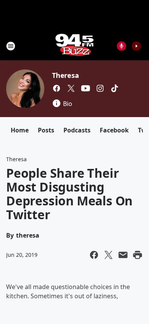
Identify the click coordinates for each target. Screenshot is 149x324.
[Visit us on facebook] (56, 88)
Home (20, 130)
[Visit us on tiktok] (114, 88)
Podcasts (77, 130)
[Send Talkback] (121, 46)
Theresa (65, 75)
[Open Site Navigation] (10, 46)
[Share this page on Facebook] (94, 255)
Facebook (114, 130)
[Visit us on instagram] (100, 88)
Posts (46, 130)
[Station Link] (74, 45)
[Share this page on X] (108, 255)
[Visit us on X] (71, 88)
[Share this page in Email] (123, 255)
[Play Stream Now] (136, 46)
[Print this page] (137, 255)
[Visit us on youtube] (85, 88)
